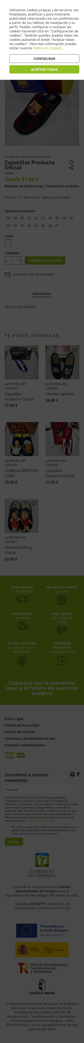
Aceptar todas (44, 69)
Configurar (44, 58)
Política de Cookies (47, 48)
